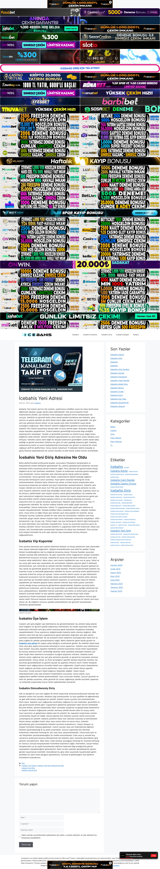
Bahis (112, 427)
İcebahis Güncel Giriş (29, 770)
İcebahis (75, 335)
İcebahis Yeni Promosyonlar (130, 534)
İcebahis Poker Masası (116, 519)
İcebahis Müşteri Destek (132, 508)
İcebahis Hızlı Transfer (116, 500)
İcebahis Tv (113, 525)
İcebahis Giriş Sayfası (119, 369)
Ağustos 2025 (116, 584)
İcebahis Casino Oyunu (123, 483)
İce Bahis (126, 467)
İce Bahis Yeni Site (115, 537)
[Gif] (80, 161)
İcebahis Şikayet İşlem (127, 545)
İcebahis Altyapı (117, 373)
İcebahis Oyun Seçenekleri (132, 511)
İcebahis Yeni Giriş (28, 768)
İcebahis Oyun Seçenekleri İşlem (119, 514)
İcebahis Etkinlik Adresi (116, 487)
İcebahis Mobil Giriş (119, 384)
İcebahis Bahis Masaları (131, 474)
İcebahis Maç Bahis (127, 502)
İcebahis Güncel (128, 494)
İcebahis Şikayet (122, 335)
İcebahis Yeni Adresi (29, 766)
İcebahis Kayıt (116, 395)
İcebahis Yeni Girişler (116, 534)
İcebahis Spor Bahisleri (129, 522)
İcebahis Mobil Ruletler (129, 505)
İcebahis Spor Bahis (115, 522)
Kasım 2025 (115, 573)
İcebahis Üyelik (117, 392)
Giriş (23, 763)
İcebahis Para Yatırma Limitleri (118, 516)
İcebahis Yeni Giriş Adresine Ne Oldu (50, 766)
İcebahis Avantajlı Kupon (117, 474)
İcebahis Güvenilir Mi (119, 403)
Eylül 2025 (115, 580)
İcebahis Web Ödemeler (117, 527)
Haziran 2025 (116, 591)
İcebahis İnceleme (90, 335)
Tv (111, 445)
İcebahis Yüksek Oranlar (128, 537)
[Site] (40, 118)
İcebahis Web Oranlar (134, 525)
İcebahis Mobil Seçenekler (117, 508)
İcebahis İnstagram (118, 377)
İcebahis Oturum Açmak (117, 511)
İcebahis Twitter (122, 525)
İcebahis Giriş (106, 335)
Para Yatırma (116, 442)
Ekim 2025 (115, 576)
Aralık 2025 (115, 569)
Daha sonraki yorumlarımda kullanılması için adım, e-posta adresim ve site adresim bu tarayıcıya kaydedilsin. (59, 836)
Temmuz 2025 (116, 587)
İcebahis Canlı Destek (119, 380)
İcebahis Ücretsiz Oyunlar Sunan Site (120, 539)
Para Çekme (115, 438)
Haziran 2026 (116, 565)
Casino (113, 430)
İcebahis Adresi (117, 355)
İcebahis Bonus (117, 388)
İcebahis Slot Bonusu (130, 519)
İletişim (136, 335)
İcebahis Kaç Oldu (118, 399)
